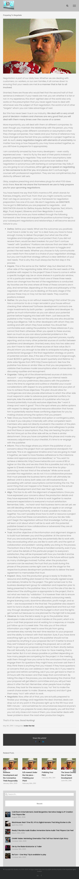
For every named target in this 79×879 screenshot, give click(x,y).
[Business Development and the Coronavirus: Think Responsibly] (10, 759)
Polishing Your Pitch (47, 773)
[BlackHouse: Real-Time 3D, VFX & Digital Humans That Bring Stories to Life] (7, 822)
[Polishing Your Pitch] (49, 759)
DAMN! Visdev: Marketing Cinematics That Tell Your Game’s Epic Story (40, 838)
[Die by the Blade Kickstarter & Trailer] (7, 847)
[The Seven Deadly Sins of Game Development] (68, 759)
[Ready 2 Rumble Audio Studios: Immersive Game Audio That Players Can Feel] (7, 831)
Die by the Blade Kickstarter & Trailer (27, 846)
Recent (39, 803)
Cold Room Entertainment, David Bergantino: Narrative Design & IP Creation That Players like (42, 813)
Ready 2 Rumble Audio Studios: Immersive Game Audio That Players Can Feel (42, 830)
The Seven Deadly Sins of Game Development (68, 774)
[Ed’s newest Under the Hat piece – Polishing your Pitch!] (29, 759)
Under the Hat (29, 726)
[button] (4, 771)
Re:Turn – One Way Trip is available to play (29, 854)
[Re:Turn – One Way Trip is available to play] (7, 855)
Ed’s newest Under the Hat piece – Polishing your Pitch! (29, 776)
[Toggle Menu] (74, 6)
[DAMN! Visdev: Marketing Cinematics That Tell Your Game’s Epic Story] (7, 839)
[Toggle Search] (67, 6)
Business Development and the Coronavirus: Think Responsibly (10, 776)
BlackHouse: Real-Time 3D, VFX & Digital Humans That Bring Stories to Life (41, 822)
